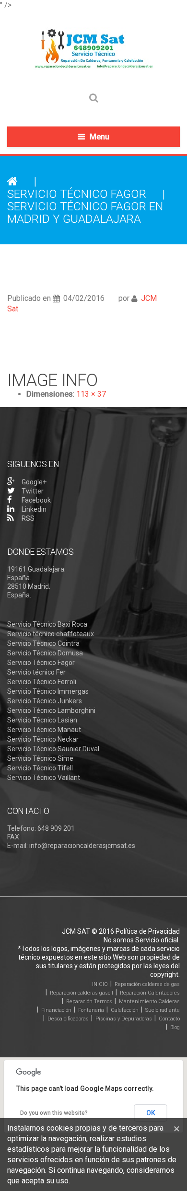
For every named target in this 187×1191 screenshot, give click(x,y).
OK (150, 1113)
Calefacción (125, 1010)
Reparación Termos (89, 1001)
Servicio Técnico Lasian (42, 720)
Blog (175, 1027)
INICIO (100, 984)
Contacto (169, 1019)
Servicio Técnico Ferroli (41, 682)
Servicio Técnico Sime (40, 758)
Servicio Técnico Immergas (48, 691)
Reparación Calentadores (150, 993)
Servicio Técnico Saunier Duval (53, 749)
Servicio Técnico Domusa (45, 653)
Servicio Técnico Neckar (43, 739)
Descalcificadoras (68, 1019)
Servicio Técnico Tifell (40, 768)
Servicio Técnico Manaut (44, 729)
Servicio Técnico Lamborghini (51, 710)
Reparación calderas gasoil (81, 993)
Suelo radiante (162, 1010)
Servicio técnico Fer (36, 672)
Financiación (56, 1010)
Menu (99, 136)
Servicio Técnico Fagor (76, 194)
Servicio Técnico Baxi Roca (47, 624)
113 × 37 (91, 394)
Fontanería (91, 1010)
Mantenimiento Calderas (149, 1001)
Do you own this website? (54, 1113)
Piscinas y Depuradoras (123, 1019)
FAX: (14, 837)
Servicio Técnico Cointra (43, 643)
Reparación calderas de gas (147, 984)
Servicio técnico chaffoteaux (50, 634)
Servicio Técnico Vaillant (43, 777)
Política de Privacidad (148, 931)
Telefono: (21, 828)
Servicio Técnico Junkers (44, 701)
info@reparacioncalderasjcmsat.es (82, 845)
